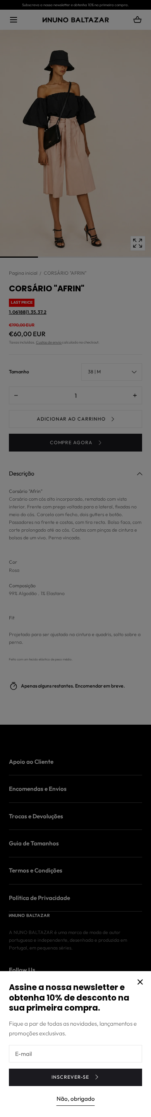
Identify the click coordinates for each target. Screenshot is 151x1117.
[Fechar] (75, 558)
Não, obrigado (76, 1098)
